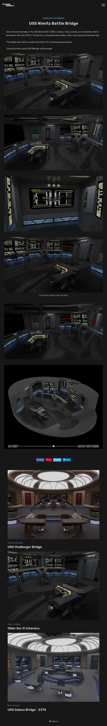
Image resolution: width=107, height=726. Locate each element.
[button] (53, 721)
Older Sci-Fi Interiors (53, 18)
